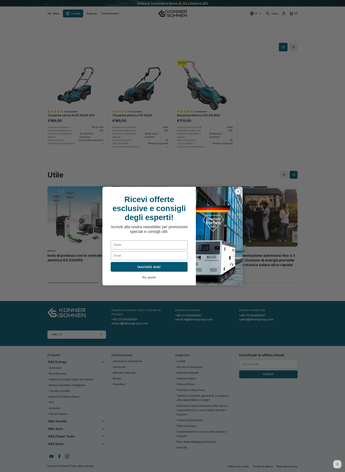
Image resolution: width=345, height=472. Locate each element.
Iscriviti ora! (149, 267)
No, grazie (149, 277)
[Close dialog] (238, 191)
